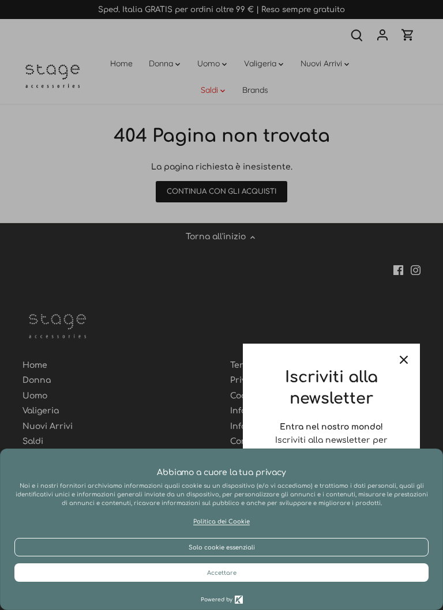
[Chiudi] (403, 359)
